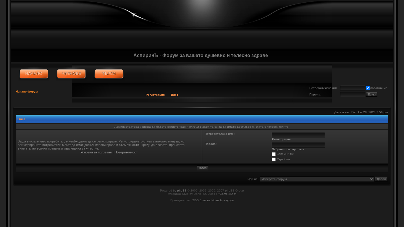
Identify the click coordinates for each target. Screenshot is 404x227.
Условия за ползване (96, 152)
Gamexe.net (227, 193)
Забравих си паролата (288, 149)
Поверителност (126, 152)
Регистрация (155, 94)
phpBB (182, 190)
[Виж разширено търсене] (109, 74)
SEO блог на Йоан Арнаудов (213, 200)
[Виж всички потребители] (71, 74)
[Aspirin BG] (34, 74)
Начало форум (27, 91)
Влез (174, 94)
